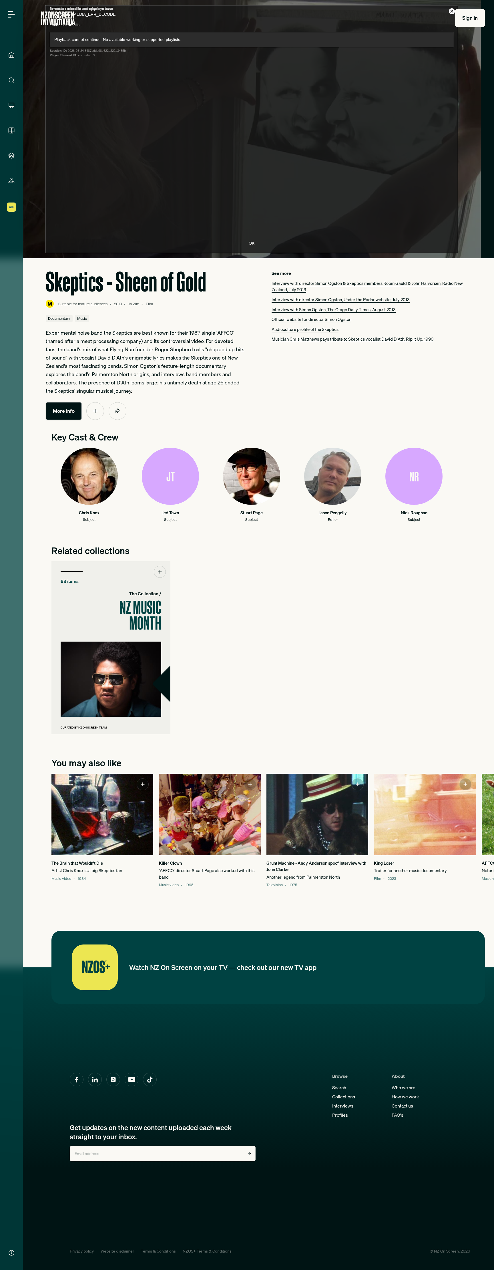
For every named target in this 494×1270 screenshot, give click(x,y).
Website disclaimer (117, 1251)
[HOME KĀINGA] (11, 55)
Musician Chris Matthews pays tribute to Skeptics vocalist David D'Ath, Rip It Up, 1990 (352, 339)
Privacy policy (82, 1251)
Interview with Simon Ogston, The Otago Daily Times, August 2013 (334, 309)
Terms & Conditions (158, 1251)
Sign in (470, 18)
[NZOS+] (11, 207)
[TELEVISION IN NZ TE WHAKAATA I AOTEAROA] (11, 105)
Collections (343, 1096)
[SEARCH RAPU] (11, 80)
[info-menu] (11, 1252)
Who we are (403, 1087)
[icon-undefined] (95, 411)
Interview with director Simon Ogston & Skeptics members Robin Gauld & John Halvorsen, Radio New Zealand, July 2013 (367, 286)
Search (339, 1087)
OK (251, 243)
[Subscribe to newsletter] (249, 1153)
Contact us (402, 1106)
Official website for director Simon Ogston (311, 319)
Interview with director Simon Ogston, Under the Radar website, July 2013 (341, 299)
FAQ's (397, 1115)
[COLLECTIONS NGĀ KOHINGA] (11, 155)
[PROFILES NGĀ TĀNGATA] (11, 180)
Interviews (342, 1106)
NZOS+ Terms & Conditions (207, 1251)
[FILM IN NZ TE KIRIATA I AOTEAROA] (11, 130)
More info (64, 411)
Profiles (340, 1115)
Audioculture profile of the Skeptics (305, 329)
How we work (405, 1096)
